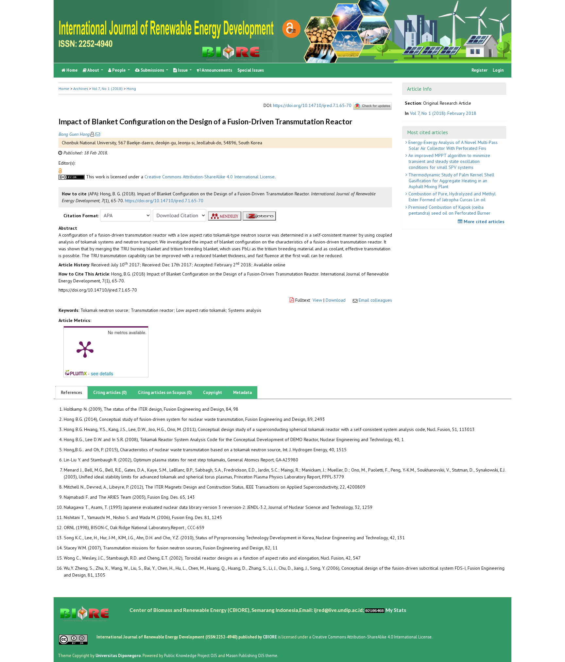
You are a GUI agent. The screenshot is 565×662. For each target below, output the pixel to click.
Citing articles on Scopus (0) (165, 392)
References (71, 392)
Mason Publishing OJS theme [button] (251, 655)
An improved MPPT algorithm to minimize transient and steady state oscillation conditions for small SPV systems (448, 161)
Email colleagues (375, 300)
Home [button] (64, 88)
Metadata (242, 392)
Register (479, 70)
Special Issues (250, 70)
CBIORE (270, 636)
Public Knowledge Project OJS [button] (190, 655)
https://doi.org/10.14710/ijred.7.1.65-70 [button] (164, 201)
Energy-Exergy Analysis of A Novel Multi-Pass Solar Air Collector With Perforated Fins (452, 145)
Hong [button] (131, 88)
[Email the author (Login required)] (97, 134)
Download (336, 300)
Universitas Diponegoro (118, 655)
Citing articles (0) (110, 392)
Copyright (212, 392)
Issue (183, 70)
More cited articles (483, 221)
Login (498, 70)
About (93, 70)
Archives (80, 88)
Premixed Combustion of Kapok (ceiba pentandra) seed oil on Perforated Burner (448, 210)
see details (102, 373)
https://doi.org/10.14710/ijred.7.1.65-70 (312, 105)
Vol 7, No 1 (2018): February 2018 (443, 113)
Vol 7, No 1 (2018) (107, 88)
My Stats (395, 610)
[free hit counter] (375, 610)
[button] (60, 170)
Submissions (152, 70)
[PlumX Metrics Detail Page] (85, 348)
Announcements (216, 70)
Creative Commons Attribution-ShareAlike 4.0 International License (210, 177)
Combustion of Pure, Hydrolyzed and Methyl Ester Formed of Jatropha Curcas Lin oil (451, 197)
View (317, 300)
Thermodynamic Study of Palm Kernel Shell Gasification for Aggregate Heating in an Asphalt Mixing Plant (450, 180)
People (119, 70)
